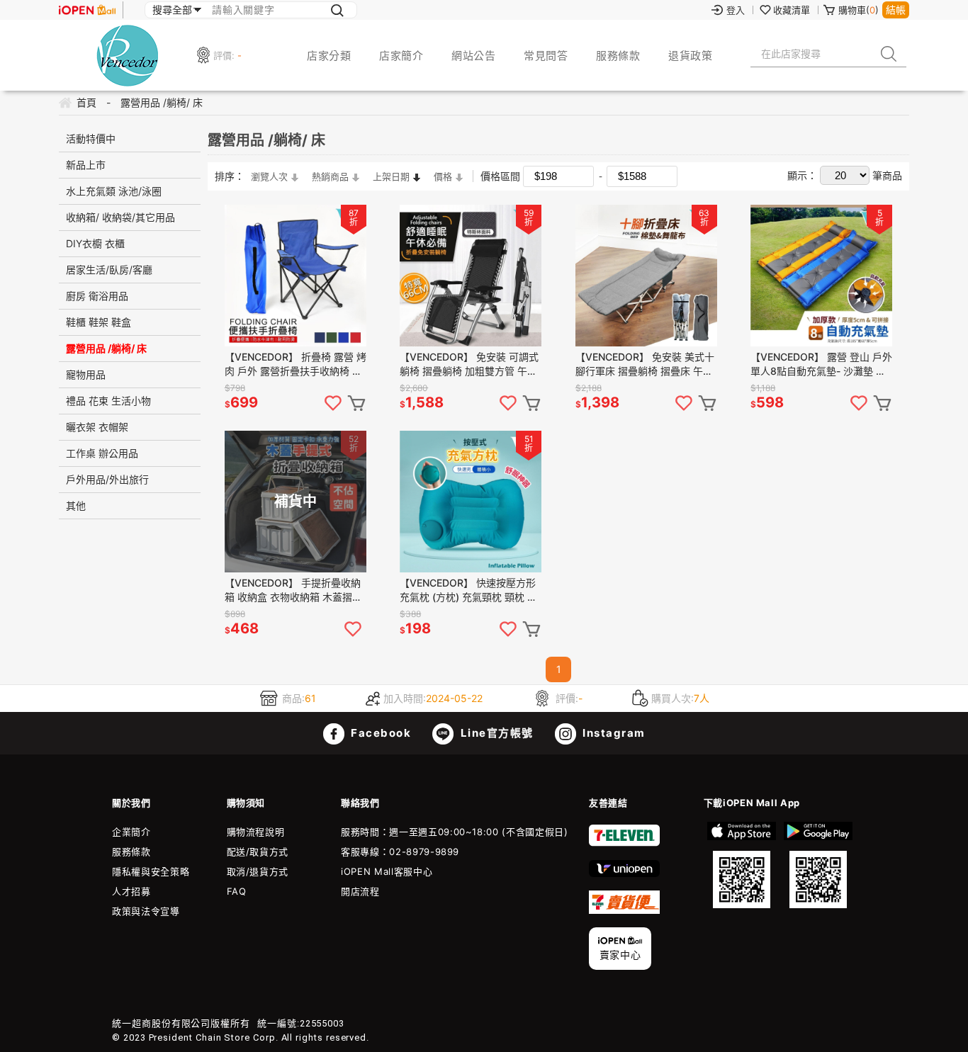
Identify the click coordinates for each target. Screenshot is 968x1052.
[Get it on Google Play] (818, 865)
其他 (76, 505)
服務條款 (618, 55)
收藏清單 (791, 10)
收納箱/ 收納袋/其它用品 (120, 217)
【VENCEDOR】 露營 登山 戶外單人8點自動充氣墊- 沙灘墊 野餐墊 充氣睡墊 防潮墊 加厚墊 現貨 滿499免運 (821, 364)
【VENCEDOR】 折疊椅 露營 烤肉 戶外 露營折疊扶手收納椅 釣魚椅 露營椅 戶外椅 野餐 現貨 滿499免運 (295, 364)
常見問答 (546, 55)
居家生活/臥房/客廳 (109, 270)
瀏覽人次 (269, 176)
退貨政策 (690, 55)
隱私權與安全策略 (150, 871)
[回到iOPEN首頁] (87, 9)
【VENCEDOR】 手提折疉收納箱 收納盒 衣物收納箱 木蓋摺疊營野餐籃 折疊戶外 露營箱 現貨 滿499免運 (293, 590)
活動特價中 (91, 138)
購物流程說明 (256, 831)
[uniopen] (624, 873)
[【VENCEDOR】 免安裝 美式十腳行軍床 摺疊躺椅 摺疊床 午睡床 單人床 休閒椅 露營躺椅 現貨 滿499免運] (646, 275)
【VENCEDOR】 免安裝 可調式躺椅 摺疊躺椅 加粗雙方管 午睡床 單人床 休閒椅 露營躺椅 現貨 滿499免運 (470, 364)
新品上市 (86, 165)
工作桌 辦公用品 (102, 453)
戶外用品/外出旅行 (107, 479)
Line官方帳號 (495, 733)
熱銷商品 (330, 176)
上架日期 (391, 176)
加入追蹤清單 (333, 403)
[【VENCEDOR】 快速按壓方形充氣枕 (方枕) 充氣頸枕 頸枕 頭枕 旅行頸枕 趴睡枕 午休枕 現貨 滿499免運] (470, 501)
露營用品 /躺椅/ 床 (106, 348)
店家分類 (329, 55)
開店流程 (360, 891)
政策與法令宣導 (146, 911)
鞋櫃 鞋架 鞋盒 (98, 322)
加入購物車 (356, 403)
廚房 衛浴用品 (97, 296)
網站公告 (473, 55)
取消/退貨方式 (258, 871)
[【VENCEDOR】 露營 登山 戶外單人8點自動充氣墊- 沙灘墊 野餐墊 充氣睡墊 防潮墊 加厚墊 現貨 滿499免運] (821, 275)
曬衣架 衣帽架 (97, 427)
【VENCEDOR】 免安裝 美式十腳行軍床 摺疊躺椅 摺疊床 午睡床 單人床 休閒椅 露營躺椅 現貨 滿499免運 (645, 364)
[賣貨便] (624, 910)
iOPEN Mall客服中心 (386, 871)
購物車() (858, 10)
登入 (735, 10)
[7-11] (624, 843)
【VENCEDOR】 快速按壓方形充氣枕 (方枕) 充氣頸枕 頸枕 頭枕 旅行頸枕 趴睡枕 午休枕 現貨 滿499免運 (470, 590)
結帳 (896, 10)
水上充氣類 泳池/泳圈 (114, 191)
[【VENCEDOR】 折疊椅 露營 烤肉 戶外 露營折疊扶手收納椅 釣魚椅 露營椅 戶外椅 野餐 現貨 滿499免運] (295, 275)
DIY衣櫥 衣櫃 (95, 243)
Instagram (613, 733)
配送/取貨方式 (258, 851)
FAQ (237, 891)
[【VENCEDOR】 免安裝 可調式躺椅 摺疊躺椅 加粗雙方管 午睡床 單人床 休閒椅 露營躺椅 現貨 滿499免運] (470, 275)
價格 (443, 176)
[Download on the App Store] (742, 865)
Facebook (380, 733)
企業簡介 (131, 831)
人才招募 (131, 891)
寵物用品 (86, 374)
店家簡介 (401, 55)
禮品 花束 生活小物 (108, 401)
